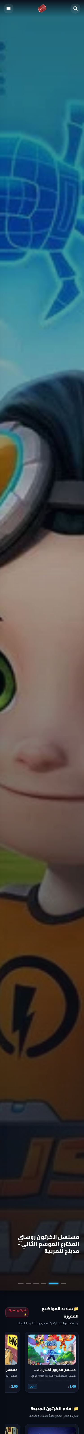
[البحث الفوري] (75, 8)
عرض (32, 1386)
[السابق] (72, 1362)
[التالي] (12, 1362)
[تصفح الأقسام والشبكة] (8, 8)
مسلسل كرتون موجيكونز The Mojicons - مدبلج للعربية (44, 1247)
